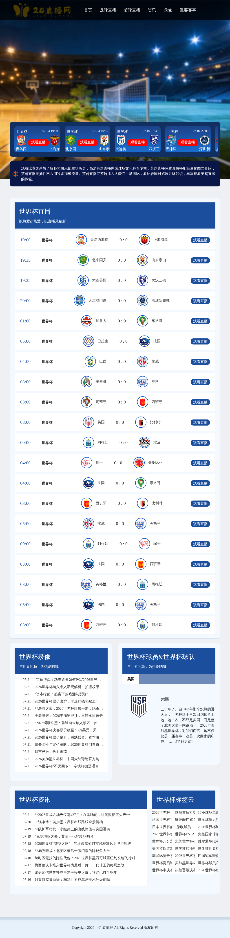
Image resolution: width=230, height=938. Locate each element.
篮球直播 (132, 10)
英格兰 (157, 381)
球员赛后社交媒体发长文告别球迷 (183, 812)
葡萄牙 (101, 402)
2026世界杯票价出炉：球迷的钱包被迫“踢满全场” (68, 701)
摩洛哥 (157, 321)
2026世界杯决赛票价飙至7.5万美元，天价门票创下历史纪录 (76, 730)
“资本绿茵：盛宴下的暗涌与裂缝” (55, 694)
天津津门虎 (97, 300)
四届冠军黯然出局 (206, 856)
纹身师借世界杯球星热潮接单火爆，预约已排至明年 (70, 872)
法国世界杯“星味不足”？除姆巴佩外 (161, 820)
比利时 (155, 422)
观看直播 (38, 142)
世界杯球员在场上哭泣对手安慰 (206, 863)
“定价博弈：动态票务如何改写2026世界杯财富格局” (70, 680)
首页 (88, 10)
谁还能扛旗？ (183, 820)
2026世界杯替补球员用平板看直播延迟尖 (161, 834)
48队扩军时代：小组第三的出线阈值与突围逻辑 (66, 829)
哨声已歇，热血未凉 (45, 752)
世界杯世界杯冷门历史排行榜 (206, 848)
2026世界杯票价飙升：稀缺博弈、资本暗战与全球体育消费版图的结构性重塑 (90, 737)
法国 (157, 341)
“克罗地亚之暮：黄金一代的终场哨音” (59, 836)
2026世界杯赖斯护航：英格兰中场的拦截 (206, 870)
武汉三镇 (159, 280)
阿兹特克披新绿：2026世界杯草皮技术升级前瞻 (66, 879)
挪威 (155, 361)
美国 (101, 422)
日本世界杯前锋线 (161, 827)
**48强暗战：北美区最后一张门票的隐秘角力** (66, 851)
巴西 (102, 361)
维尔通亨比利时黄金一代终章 (206, 841)
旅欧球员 (184, 827)
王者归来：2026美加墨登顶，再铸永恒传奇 (63, 716)
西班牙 (157, 402)
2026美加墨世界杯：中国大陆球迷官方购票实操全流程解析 (75, 759)
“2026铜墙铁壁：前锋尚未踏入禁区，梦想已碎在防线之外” (75, 723)
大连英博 (99, 280)
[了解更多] (184, 741)
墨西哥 (101, 381)
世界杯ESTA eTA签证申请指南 (183, 834)
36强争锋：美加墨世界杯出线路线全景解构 (63, 822)
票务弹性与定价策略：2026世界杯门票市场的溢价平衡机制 (75, 744)
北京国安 (99, 260)
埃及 (157, 442)
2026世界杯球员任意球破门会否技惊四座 (206, 827)
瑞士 (99, 462)
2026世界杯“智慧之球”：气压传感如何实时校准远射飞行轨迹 (77, 843)
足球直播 (108, 10)
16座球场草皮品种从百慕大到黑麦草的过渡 (206, 812)
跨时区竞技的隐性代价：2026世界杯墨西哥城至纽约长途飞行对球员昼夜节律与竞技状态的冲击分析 (108, 858)
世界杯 (22, 132)
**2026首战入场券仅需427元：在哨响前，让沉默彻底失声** (76, 815)
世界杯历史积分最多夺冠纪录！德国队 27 (206, 820)
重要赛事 (188, 10)
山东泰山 (159, 260)
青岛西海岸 (99, 240)
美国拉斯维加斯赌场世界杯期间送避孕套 (161, 848)
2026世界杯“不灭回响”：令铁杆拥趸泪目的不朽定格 (70, 766)
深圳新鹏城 (161, 300)
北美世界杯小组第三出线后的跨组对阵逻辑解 (183, 841)
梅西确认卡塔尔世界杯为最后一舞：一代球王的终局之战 (73, 865)
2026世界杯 (161, 812)
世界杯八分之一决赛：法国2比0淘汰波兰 (161, 841)
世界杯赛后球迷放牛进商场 (161, 863)
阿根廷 (102, 442)
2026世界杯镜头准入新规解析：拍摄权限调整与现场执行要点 (77, 687)
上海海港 (160, 240)
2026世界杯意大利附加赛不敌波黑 (183, 856)
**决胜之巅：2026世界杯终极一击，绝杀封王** (66, 708)
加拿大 (101, 321)
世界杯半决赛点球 (161, 870)
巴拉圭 (102, 341)
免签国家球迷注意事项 (206, 834)
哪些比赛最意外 (161, 856)
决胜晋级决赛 (183, 870)
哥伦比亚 (155, 462)
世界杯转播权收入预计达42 (183, 848)
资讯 (152, 10)
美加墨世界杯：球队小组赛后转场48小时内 (183, 863)
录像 (168, 10)
